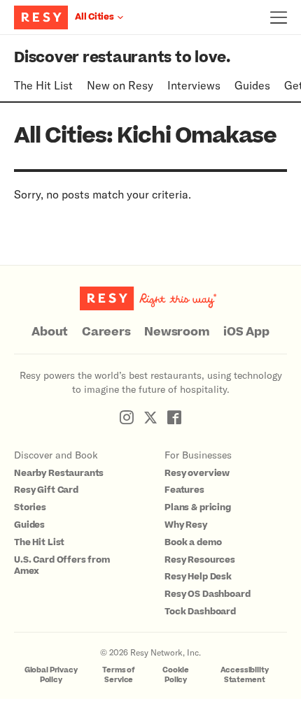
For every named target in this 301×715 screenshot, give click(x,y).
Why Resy (185, 525)
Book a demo (192, 542)
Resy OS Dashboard (207, 594)
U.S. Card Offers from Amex (62, 566)
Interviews (193, 85)
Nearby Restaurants (59, 473)
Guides (252, 85)
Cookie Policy (175, 675)
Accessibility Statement (244, 675)
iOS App (246, 332)
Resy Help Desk (198, 576)
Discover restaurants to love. (122, 58)
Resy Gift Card (46, 490)
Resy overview (197, 473)
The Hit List (43, 85)
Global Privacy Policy (51, 675)
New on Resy (120, 85)
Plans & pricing (197, 507)
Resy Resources (199, 560)
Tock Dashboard (200, 611)
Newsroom (176, 332)
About (49, 332)
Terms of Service (118, 675)
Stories (30, 507)
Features (184, 490)
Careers (106, 332)
